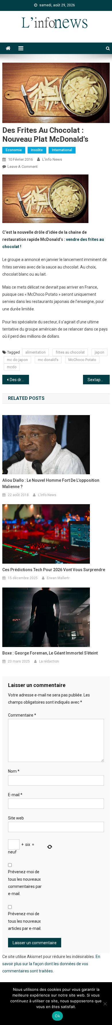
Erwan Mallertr (58, 578)
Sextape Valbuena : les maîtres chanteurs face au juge (99, 379)
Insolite (37, 150)
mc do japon (17, 360)
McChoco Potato (82, 360)
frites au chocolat (70, 352)
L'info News (52, 159)
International (62, 150)
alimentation (35, 352)
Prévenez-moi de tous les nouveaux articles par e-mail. (24, 920)
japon (99, 352)
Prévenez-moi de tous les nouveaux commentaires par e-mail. (25, 882)
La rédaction (49, 661)
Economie (14, 150)
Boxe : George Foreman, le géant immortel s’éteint (50, 653)
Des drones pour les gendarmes (19, 379)
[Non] (105, 1004)
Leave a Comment (22, 166)
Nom (14, 771)
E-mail (15, 794)
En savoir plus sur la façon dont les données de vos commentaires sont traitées (51, 963)
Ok (57, 1016)
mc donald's (48, 360)
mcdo (12, 367)
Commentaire (22, 715)
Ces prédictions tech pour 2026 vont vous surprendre (53, 569)
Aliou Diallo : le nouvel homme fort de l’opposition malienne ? (50, 483)
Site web (16, 818)
